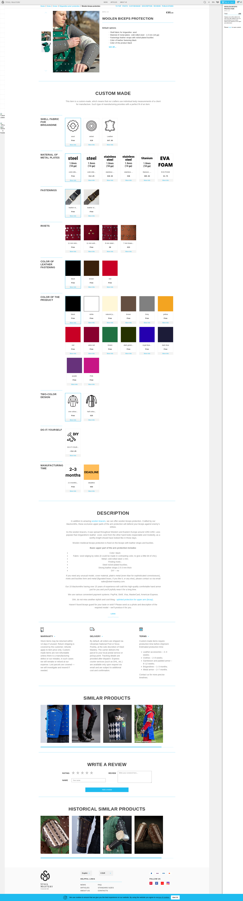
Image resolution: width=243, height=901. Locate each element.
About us (123, 2)
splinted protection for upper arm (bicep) (135, 599)
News (106, 2)
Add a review (107, 790)
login (230, 27)
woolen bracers (99, 521)
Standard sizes (106, 888)
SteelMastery (11, 2)
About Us (85, 891)
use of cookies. (164, 897)
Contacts (103, 891)
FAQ (100, 885)
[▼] (2, 115)
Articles (114, 2)
